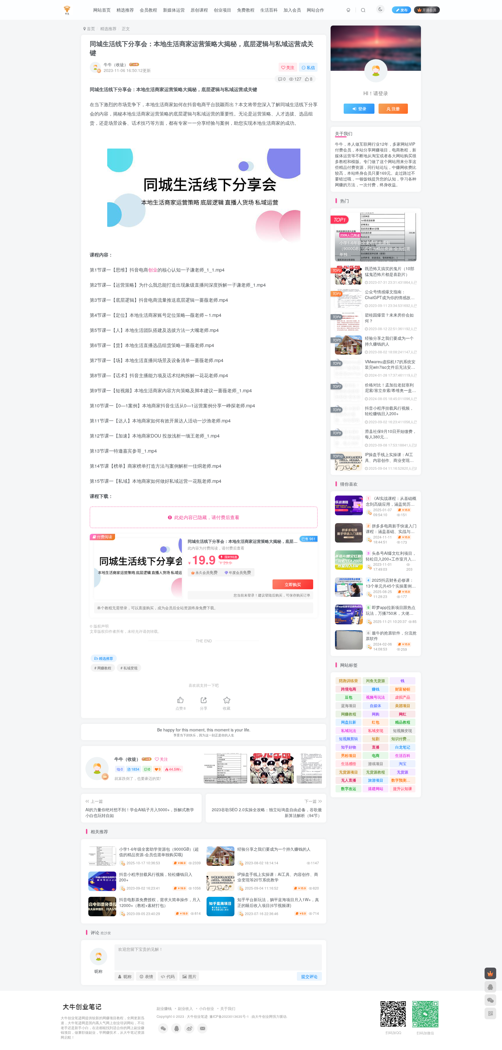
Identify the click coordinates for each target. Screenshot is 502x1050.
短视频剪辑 (348, 738)
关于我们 (227, 1008)
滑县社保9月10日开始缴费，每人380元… (391, 434)
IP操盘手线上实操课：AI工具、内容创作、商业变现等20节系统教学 (277, 877)
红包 (375, 722)
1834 (135, 769)
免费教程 (245, 10)
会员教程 (148, 10)
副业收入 (185, 1008)
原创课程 (199, 10)
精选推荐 (125, 10)
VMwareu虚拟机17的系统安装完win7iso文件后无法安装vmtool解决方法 (390, 367)
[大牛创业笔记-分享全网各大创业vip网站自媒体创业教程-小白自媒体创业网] (67, 9)
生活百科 (269, 10)
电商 (375, 755)
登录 (362, 108)
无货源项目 (348, 772)
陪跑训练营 (348, 680)
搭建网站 (375, 788)
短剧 (375, 738)
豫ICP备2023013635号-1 (229, 1016)
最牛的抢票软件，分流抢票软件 (391, 635)
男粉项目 (348, 755)
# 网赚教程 (102, 667)
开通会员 (429, 9)
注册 (396, 108)
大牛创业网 (263, 1016)
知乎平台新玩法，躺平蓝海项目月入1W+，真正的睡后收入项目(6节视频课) (278, 902)
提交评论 (309, 976)
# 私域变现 (129, 667)
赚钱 (375, 689)
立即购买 (293, 584)
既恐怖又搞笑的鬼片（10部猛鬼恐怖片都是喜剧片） (389, 271)
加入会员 (292, 10)
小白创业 (206, 1008)
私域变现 (375, 730)
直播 (375, 747)
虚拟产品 (402, 697)
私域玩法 (348, 730)
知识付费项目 (402, 738)
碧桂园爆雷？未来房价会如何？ (389, 318)
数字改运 (348, 788)
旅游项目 (375, 780)
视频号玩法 (375, 697)
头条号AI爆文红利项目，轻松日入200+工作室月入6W (391, 558)
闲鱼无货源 (375, 680)
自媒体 (375, 705)
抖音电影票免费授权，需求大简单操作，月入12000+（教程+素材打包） (159, 902)
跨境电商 (348, 689)
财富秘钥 (402, 689)
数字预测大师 (402, 780)
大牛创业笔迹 (197, 1016)
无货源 (402, 772)
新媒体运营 (174, 10)
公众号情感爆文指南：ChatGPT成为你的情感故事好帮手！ (390, 297)
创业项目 (222, 10)
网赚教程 (348, 714)
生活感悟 (348, 763)
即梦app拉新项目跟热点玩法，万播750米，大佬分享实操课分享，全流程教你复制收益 (390, 616)
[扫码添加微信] (490, 1000)
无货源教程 (375, 772)
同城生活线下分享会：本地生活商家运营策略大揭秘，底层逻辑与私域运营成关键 (201, 48)
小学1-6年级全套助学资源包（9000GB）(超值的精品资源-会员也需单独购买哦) (159, 852)
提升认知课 (402, 788)
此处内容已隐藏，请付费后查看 (205, 517)
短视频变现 (402, 730)
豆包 (348, 697)
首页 (90, 28)
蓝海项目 (348, 705)
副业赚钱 (164, 1008)
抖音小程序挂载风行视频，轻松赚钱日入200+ (155, 877)
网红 (402, 714)
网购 (375, 714)
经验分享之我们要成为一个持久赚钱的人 (274, 849)
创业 (152, 269)
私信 (311, 67)
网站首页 (102, 10)
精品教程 (402, 722)
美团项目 (402, 705)
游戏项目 (375, 763)
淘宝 (402, 763)
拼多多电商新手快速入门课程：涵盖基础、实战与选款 (391, 531)
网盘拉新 (348, 722)
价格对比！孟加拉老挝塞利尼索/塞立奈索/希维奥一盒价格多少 (390, 390)
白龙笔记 (402, 747)
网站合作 (315, 10)
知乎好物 (348, 747)
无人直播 (348, 780)
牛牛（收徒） (116, 64)
